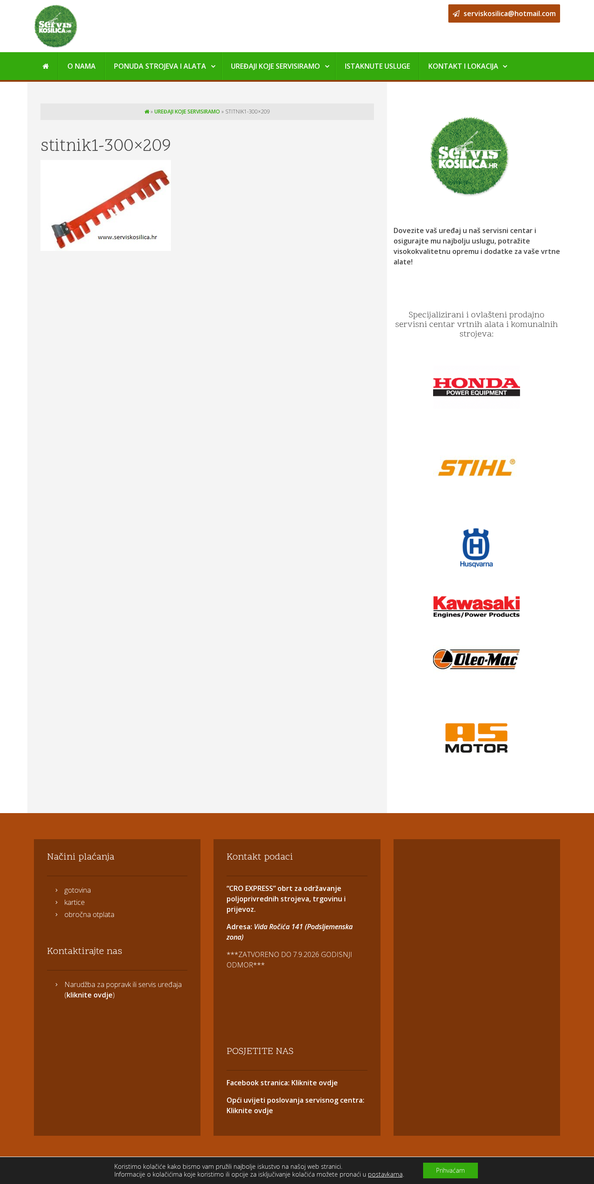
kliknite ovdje (90, 995)
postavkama (385, 1174)
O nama (81, 66)
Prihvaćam (450, 1170)
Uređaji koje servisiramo (275, 66)
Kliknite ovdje (314, 1082)
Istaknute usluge (377, 66)
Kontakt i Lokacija (463, 66)
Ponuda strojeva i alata (160, 66)
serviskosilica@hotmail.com (509, 13)
